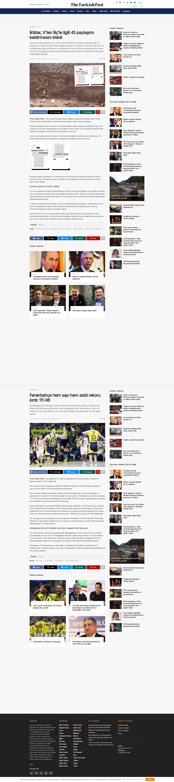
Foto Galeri (62, 744)
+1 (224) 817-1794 (124, 752)
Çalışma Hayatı (64, 728)
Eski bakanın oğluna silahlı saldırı (84, 311)
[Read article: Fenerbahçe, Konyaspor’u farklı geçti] (48, 629)
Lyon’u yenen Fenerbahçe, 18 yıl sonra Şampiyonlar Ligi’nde (47, 607)
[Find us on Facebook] (116, 2)
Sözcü (41, 225)
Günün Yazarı (63, 752)
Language (126, 11)
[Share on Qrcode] (98, 112)
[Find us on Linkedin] (46, 773)
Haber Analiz (63, 758)
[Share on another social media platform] (103, 112)
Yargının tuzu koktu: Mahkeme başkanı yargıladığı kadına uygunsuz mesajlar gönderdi (133, 46)
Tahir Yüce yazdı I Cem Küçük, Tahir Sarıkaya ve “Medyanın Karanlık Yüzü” (133, 144)
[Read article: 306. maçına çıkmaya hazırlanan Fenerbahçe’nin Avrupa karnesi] (116, 230)
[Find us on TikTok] (135, 2)
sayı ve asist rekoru (72, 560)
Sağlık (75, 749)
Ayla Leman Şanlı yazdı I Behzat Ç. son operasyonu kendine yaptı (132, 90)
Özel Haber (77, 738)
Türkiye (64, 11)
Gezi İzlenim (63, 747)
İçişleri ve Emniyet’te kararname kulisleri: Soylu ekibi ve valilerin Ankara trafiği (133, 34)
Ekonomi (80, 11)
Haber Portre (63, 766)
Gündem (56, 11)
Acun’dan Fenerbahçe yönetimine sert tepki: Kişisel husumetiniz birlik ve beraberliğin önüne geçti (86, 608)
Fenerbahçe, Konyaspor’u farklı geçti (46, 642)
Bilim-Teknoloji (115, 11)
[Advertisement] (87, 18)
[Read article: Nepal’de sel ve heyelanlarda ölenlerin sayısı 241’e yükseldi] (127, 188)
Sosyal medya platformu (93, 229)
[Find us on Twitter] (120, 2)
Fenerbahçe (59, 560)
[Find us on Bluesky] (131, 2)
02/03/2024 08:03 (35, 59)
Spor (87, 11)
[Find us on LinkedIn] (127, 2)
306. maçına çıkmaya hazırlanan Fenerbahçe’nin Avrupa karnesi (132, 229)
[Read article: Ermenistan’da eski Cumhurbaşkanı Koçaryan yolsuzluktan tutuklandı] (48, 264)
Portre (75, 747)
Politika (74, 274)
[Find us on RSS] (51, 773)
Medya (75, 736)
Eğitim (61, 738)
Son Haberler (45, 11)
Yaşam (94, 11)
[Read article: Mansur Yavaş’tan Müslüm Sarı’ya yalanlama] (87, 264)
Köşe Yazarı (77, 728)
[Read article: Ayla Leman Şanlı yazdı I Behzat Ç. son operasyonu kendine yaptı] (116, 91)
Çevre (61, 730)
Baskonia (39, 560)
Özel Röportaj (77, 741)
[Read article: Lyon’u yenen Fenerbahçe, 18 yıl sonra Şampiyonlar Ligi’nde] (48, 593)
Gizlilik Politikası (123, 725)
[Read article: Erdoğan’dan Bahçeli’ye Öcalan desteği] (116, 219)
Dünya (72, 11)
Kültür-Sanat (103, 11)
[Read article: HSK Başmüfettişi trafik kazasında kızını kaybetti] (116, 264)
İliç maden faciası (65, 229)
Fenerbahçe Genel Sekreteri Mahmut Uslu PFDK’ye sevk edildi (86, 643)
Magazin (76, 733)
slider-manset (78, 229)
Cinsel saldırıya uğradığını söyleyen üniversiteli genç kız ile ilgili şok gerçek (133, 252)
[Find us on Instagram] (124, 2)
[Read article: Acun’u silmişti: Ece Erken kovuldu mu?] (116, 58)
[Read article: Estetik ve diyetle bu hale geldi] (116, 80)
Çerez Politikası (123, 730)
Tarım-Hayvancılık (79, 758)
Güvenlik (62, 755)
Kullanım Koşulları (123, 728)
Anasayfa (32, 26)
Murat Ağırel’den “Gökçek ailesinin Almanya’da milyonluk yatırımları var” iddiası (47, 313)
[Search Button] (142, 6)
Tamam (150, 779)
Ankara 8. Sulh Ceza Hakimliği (46, 229)
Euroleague (49, 560)
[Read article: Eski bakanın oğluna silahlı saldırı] (87, 298)
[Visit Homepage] (87, 5)
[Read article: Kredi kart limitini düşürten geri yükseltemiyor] (116, 208)
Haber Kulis (63, 763)
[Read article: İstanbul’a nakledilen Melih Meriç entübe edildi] (116, 69)
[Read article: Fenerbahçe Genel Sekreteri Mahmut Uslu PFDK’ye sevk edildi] (87, 629)
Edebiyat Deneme (65, 736)
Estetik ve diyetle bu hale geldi (133, 77)
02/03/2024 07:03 (35, 418)
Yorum (75, 766)
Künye (120, 733)
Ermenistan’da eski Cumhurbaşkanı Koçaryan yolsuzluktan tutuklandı (46, 278)
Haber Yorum (77, 725)
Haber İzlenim (63, 760)
